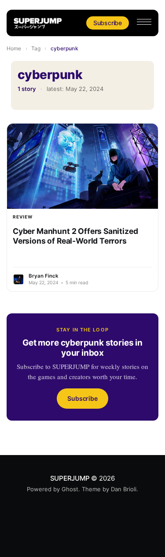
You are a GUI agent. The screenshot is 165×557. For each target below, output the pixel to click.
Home (14, 48)
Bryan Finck (44, 276)
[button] (144, 22)
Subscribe (107, 22)
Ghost (70, 489)
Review (23, 216)
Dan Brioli (123, 489)
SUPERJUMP (70, 478)
